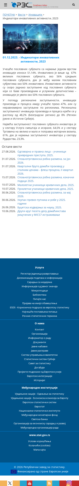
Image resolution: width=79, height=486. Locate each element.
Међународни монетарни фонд (39, 415)
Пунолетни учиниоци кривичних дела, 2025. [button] (45, 189)
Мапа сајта (39, 449)
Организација (39, 333)
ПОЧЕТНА (9, 14)
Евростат (40, 406)
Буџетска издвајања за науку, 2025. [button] (39, 207)
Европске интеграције (39, 376)
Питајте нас (39, 299)
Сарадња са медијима (39, 282)
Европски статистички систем (39, 402)
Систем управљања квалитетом (39, 354)
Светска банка (39, 419)
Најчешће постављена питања (39, 311)
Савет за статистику (39, 363)
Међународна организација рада (39, 427)
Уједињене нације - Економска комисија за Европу (39, 398)
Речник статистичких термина (39, 316)
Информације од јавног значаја (40, 286)
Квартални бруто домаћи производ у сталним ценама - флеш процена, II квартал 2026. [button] (45, 169)
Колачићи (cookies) (39, 445)
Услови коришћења (39, 441)
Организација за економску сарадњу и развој (40, 423)
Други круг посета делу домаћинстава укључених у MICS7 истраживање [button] (41, 212)
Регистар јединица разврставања (39, 273)
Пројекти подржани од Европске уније (39, 371)
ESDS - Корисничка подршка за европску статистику (39, 307)
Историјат (39, 380)
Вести (21, 14)
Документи (39, 342)
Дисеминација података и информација (39, 277)
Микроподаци (39, 290)
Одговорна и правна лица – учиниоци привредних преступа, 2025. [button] (41, 153)
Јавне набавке (39, 346)
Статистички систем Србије (39, 359)
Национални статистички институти (39, 410)
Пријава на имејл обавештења (39, 303)
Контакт (39, 329)
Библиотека (39, 294)
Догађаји (39, 367)
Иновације (35, 14)
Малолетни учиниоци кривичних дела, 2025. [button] (45, 185)
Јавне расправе (39, 350)
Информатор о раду (39, 338)
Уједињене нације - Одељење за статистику (39, 393)
